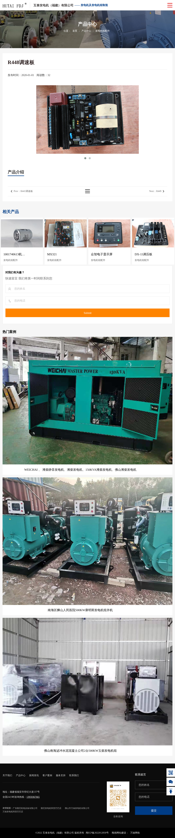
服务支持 (60, 775)
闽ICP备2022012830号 (97, 832)
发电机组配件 (102, 31)
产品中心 (86, 31)
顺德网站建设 (119, 832)
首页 (74, 31)
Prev (23, 191)
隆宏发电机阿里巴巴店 (51, 808)
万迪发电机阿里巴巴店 (13, 811)
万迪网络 (135, 832)
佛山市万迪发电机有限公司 (77, 808)
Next (155, 191)
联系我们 (74, 775)
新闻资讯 (34, 775)
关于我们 (7, 775)
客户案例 (47, 775)
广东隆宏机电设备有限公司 (25, 808)
